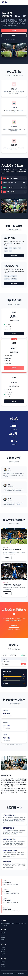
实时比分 (3, 935)
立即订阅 (14, 368)
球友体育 (4, 2)
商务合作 (3, 953)
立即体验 (14, 30)
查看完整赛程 (14, 255)
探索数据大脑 (14, 283)
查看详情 (7, 558)
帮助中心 (3, 949)
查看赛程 (14, 35)
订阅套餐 (3, 947)
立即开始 (14, 333)
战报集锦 (3, 937)
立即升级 (14, 401)
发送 (23, 664)
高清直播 (3, 932)
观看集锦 (7, 593)
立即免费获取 (14, 625)
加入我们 (3, 951)
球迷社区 (3, 939)
